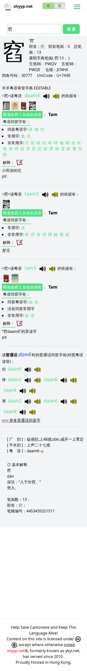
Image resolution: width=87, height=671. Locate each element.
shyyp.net (16, 650)
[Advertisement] (43, 572)
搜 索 (71, 29)
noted (69, 644)
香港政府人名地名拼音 (22, 114)
